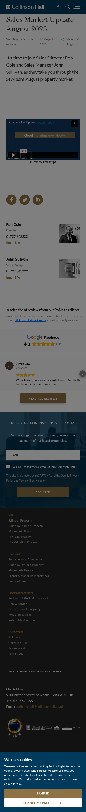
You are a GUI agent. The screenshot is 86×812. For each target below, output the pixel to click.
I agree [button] (43, 793)
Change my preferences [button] (43, 803)
